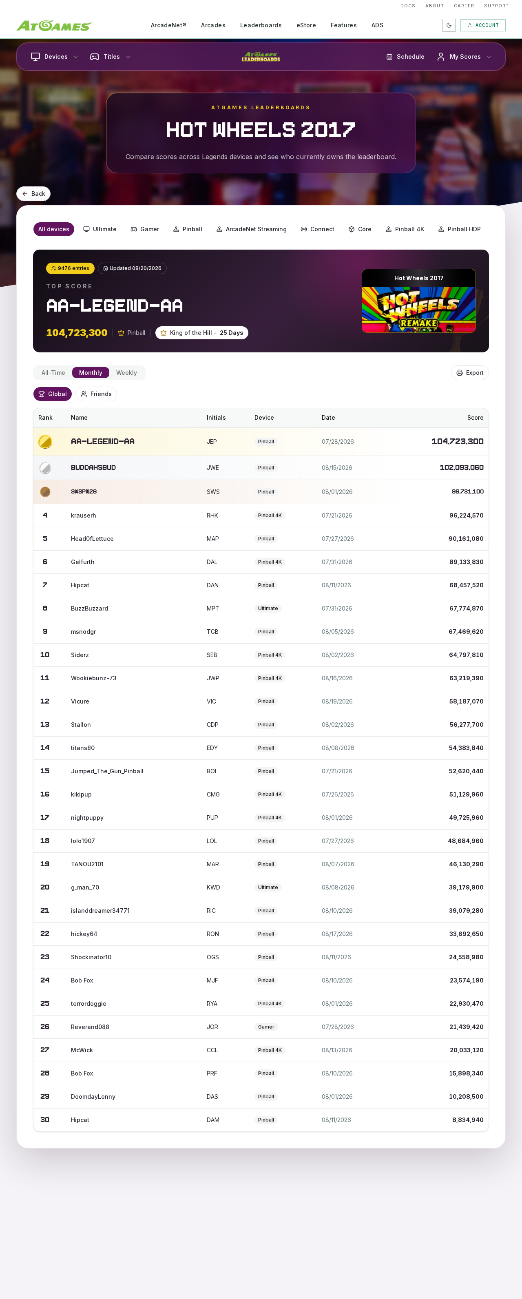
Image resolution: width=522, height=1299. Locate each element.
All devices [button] (53, 229)
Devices (56, 56)
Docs (408, 6)
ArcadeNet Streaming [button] (256, 229)
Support (496, 6)
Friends (101, 393)
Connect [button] (322, 229)
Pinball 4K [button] (409, 229)
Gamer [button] (149, 229)
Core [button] (365, 229)
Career (464, 6)
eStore (306, 25)
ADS (377, 25)
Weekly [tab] (126, 372)
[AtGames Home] (54, 25)
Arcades (213, 25)
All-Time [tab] (53, 372)
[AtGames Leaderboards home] (261, 56)
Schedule (411, 56)
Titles (112, 56)
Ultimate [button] (105, 229)
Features (344, 25)
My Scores (465, 56)
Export (475, 372)
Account (487, 25)
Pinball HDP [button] (464, 229)
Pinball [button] (192, 229)
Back (38, 193)
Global (57, 393)
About (434, 6)
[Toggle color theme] (449, 25)
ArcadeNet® (169, 25)
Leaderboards (261, 25)
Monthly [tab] (90, 372)
